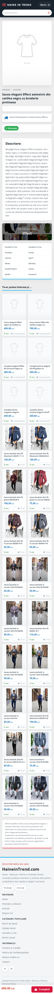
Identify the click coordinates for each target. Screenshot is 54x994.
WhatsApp (12, 128)
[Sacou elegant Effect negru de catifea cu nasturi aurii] (14, 307)
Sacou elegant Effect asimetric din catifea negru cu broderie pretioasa (26, 98)
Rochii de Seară (9, 923)
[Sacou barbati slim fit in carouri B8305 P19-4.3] (14, 525)
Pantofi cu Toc (11, 247)
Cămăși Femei (9, 928)
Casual (8, 258)
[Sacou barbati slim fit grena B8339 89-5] (14, 482)
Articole (20, 887)
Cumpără (43, 989)
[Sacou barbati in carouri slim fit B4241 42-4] (14, 569)
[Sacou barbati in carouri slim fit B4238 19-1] (14, 613)
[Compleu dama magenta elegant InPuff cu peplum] (14, 394)
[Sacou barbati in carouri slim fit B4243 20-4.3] (40, 788)
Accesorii (33, 274)
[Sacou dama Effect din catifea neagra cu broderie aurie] (40, 307)
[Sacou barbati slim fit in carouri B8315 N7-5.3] (14, 744)
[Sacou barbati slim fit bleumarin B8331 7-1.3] (14, 438)
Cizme (31, 268)
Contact (6, 961)
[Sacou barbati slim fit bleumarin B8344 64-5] (40, 438)
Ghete (7, 263)
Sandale (8, 252)
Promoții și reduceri (11, 903)
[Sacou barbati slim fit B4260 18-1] (40, 613)
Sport (31, 258)
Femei (31, 252)
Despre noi (7, 913)
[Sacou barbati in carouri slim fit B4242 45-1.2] (14, 788)
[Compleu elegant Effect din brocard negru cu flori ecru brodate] (14, 351)
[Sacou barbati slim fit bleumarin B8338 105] (40, 700)
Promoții (8, 887)
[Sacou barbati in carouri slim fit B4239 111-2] (40, 569)
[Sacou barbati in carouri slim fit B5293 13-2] (40, 657)
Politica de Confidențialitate (15, 952)
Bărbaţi (32, 263)
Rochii (7, 274)
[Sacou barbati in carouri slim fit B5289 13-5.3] (14, 657)
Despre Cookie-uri (10, 957)
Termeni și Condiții (11, 947)
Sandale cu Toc (35, 247)
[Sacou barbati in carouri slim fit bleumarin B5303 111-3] (14, 700)
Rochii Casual (8, 937)
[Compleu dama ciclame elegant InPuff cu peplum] (40, 394)
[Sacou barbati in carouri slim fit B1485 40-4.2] (40, 744)
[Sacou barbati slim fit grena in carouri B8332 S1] (40, 482)
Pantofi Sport (11, 268)
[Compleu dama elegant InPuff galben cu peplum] (40, 351)
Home (5, 899)
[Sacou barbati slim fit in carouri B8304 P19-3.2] (40, 525)
